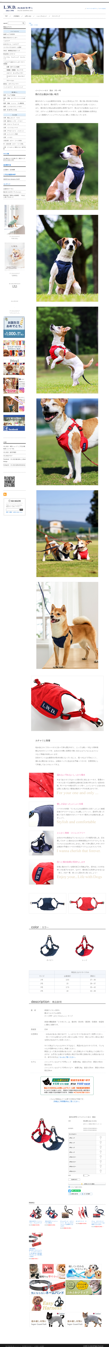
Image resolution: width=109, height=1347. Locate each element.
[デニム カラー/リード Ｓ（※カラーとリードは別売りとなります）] (98, 1212)
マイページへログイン (92, 8)
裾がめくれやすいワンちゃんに (12, 192)
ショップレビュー (42, 16)
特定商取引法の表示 (27, 1346)
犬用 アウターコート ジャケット (13, 131)
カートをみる (102, 8)
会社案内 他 (7, 165)
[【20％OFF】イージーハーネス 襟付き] (51, 1212)
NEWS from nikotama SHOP (11, 179)
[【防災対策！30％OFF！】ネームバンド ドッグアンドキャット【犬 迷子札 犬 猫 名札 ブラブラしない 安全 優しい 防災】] (36, 1240)
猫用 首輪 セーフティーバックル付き (14, 99)
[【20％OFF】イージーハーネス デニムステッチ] (36, 1212)
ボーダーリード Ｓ (81, 1221)
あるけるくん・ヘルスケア (11, 44)
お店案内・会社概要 (9, 169)
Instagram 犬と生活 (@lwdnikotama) (14, 465)
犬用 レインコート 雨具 (10, 134)
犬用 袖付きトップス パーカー (13, 121)
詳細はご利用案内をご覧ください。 (67, 1101)
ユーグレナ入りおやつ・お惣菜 (12, 47)
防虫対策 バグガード (9, 54)
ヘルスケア (6, 41)
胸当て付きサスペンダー (10, 37)
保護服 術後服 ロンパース (15, 70)
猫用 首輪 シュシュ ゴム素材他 (13, 103)
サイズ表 (6, 154)
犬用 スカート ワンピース (11, 124)
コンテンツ (6, 184)
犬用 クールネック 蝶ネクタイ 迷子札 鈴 (14, 148)
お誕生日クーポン (8, 189)
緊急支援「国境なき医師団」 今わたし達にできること (14, 196)
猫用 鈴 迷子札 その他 (10, 110)
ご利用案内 (16, 16)
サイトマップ (56, 16)
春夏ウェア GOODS (9, 34)
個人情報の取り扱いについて (12, 1346)
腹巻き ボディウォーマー (11, 84)
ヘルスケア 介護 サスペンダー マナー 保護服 (14, 63)
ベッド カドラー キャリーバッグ (13, 87)
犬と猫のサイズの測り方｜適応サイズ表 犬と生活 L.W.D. (14, 159)
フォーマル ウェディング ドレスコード (14, 58)
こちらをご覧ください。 (67, 1057)
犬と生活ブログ (7, 455)
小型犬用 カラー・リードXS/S (12, 140)
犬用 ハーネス (34, 25)
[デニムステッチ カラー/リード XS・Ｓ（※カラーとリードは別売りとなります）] (67, 1212)
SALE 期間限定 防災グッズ (11, 50)
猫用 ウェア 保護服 (9, 95)
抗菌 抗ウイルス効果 (13, 67)
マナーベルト (10, 80)
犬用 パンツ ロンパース (10, 127)
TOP (6, 16)
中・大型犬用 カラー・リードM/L (13, 144)
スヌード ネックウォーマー (15, 73)
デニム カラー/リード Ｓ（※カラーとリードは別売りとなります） (98, 1223)
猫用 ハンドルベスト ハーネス (12, 106)
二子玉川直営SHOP (9, 174)
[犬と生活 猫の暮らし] (18, 12)
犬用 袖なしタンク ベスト (11, 118)
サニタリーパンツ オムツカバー (15, 76)
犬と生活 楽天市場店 (9, 452)
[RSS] (5, 495)
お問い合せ (28, 16)
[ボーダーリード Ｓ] (83, 1212)
